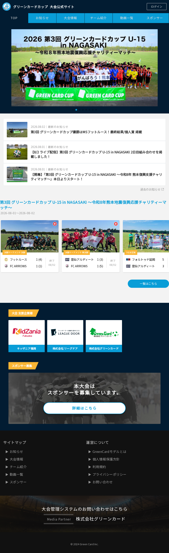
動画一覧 (126, 18)
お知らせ (42, 18)
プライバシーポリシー (110, 474)
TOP (14, 18)
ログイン (156, 6)
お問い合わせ (103, 481)
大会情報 (70, 18)
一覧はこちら (148, 283)
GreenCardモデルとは (110, 451)
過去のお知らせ (150, 189)
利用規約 (99, 466)
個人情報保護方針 (106, 459)
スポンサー (155, 18)
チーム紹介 (98, 18)
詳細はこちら (84, 408)
